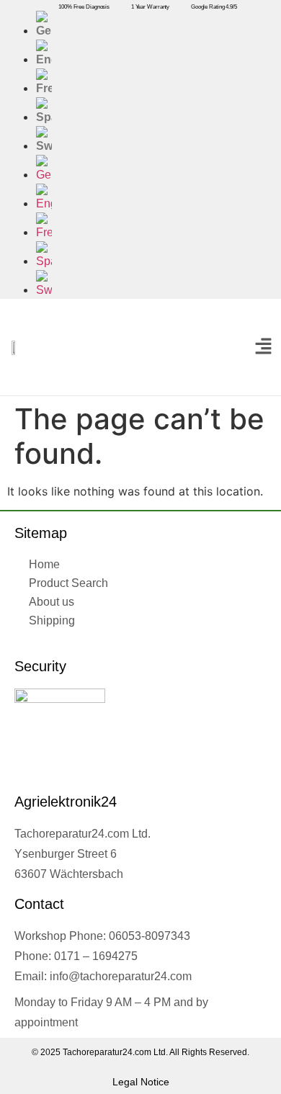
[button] (263, 346)
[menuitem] (155, 25)
